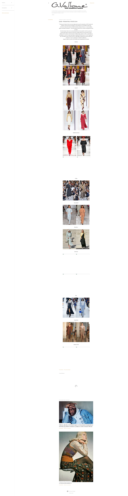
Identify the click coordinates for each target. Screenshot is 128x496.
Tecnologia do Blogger (72, 491)
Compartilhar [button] (50, 19)
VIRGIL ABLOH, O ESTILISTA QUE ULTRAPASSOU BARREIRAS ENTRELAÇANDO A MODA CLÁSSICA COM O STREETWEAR (76, 425)
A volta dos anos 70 (65, 483)
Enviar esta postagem (67, 369)
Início (53, 14)
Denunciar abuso (5, 12)
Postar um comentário (67, 428)
